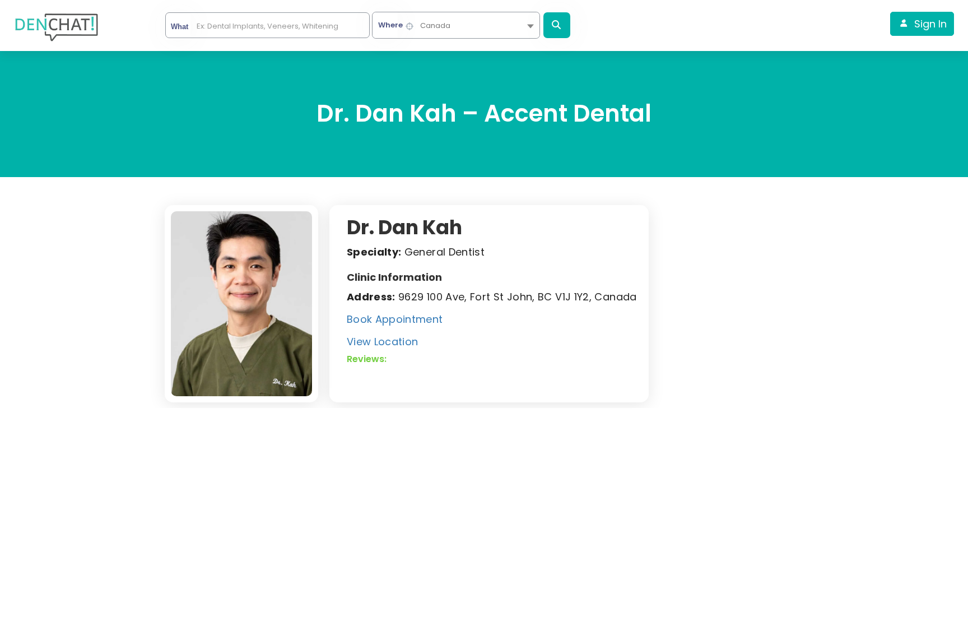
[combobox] (456, 25)
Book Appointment (395, 319)
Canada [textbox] (435, 25)
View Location (382, 342)
